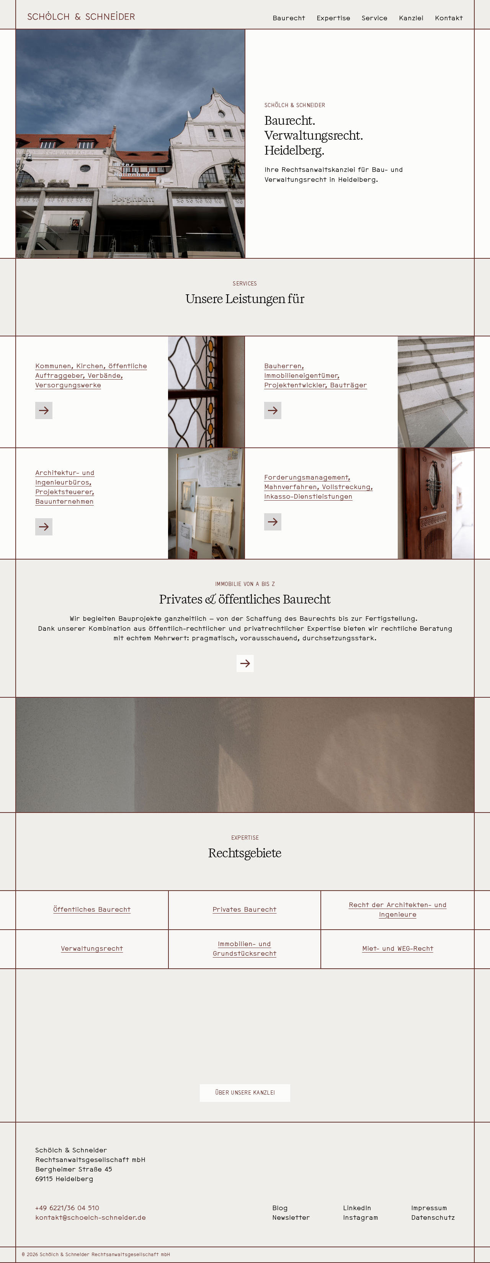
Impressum (429, 1208)
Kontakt (449, 18)
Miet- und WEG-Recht (397, 949)
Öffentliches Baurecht (92, 910)
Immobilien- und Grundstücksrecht (244, 949)
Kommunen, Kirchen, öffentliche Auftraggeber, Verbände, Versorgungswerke (91, 376)
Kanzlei (411, 18)
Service (374, 18)
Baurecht (289, 18)
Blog (280, 1208)
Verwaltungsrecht (92, 949)
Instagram (360, 1218)
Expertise (333, 18)
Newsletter (291, 1218)
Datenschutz (433, 1218)
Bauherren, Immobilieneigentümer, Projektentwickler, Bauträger (315, 376)
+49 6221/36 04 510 (67, 1208)
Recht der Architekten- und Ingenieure (398, 910)
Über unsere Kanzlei (245, 1093)
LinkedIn (357, 1208)
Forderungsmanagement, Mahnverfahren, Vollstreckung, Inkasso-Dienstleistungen (318, 487)
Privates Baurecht (244, 910)
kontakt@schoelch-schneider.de (90, 1218)
